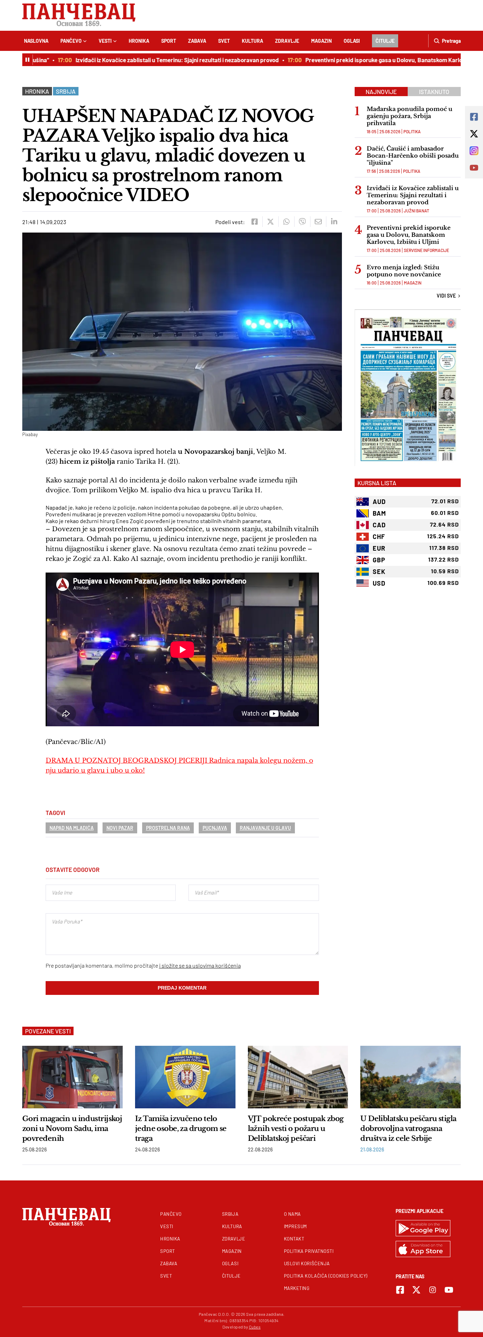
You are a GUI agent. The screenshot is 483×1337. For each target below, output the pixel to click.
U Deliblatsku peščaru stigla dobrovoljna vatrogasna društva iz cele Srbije (408, 1128)
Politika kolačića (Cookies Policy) (325, 1276)
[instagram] (432, 1289)
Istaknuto (434, 91)
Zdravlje (287, 41)
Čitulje (385, 41)
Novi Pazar (119, 828)
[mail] (318, 221)
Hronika (139, 41)
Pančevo (71, 41)
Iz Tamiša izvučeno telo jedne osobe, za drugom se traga (181, 1128)
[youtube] (448, 1289)
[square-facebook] (400, 1289)
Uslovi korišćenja (307, 1263)
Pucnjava (215, 828)
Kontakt (294, 1239)
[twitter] (270, 221)
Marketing (297, 1288)
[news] (72, 1077)
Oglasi (352, 41)
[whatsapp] (286, 221)
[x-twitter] (416, 1289)
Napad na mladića (72, 828)
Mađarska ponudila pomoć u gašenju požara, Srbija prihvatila (409, 116)
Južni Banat (416, 210)
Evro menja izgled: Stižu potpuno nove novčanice (404, 271)
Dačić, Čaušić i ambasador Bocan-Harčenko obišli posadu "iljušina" (413, 155)
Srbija (66, 91)
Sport (168, 41)
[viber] (302, 221)
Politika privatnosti (309, 1251)
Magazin (321, 41)
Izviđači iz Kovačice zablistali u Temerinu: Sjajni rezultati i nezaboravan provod (161, 59)
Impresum (295, 1226)
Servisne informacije (426, 250)
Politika (412, 131)
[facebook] (254, 221)
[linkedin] (334, 221)
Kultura (252, 41)
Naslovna (36, 41)
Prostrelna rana (168, 828)
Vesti (105, 41)
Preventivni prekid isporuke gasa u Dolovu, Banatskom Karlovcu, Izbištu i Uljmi (408, 234)
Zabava (197, 41)
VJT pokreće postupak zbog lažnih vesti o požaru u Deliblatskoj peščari (296, 1128)
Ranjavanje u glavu (265, 828)
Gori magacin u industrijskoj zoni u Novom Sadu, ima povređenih (72, 1128)
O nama (292, 1214)
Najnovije (381, 91)
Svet (224, 41)
